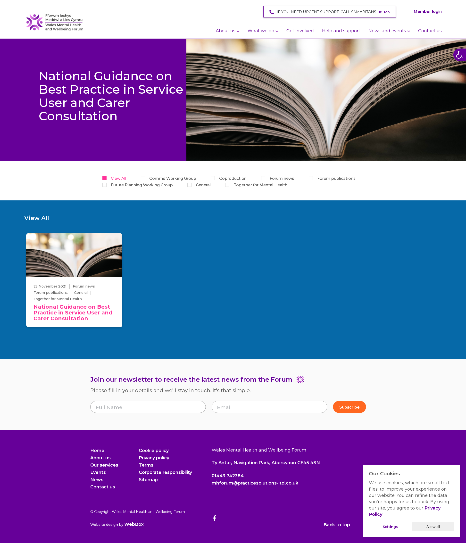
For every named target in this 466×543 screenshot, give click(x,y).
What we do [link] (261, 31)
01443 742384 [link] (228, 475)
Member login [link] (428, 11)
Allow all (433, 527)
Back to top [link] (337, 524)
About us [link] (225, 31)
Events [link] (98, 472)
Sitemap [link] (148, 479)
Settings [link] (390, 527)
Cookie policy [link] (154, 450)
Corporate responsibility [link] (165, 472)
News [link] (96, 479)
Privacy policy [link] (154, 458)
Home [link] (97, 450)
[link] (54, 22)
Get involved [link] (300, 31)
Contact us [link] (430, 31)
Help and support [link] (341, 31)
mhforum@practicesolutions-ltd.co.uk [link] (255, 483)
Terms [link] (146, 465)
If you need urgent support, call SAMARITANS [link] (333, 11)
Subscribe (349, 407)
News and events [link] (387, 31)
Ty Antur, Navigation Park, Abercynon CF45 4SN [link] (266, 462)
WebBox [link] (134, 524)
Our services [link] (104, 465)
